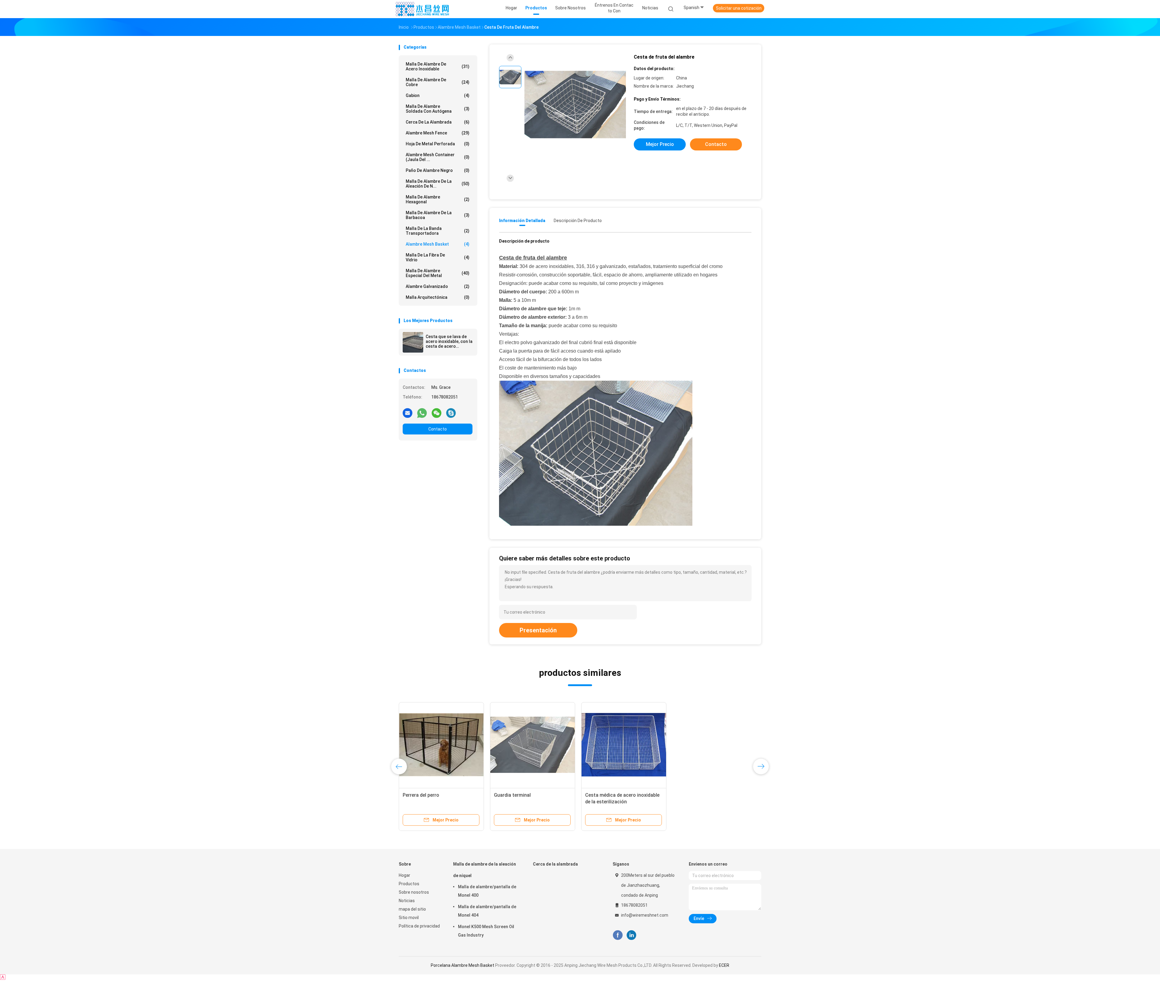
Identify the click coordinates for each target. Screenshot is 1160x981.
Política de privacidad (419, 926)
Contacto (437, 429)
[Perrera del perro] (441, 744)
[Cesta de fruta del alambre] (575, 105)
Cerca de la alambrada (437, 122)
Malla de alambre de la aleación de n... (437, 184)
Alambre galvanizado (437, 286)
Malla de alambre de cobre (437, 82)
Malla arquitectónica (437, 297)
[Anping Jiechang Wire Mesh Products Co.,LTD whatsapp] (422, 413)
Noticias (407, 900)
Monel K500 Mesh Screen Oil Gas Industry (486, 930)
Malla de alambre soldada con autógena (437, 109)
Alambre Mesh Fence (437, 133)
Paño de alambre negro (437, 170)
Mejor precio (660, 144)
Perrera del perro (421, 795)
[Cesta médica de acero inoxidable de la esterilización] (624, 744)
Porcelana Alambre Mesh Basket (462, 965)
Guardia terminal (512, 795)
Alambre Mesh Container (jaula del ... (437, 157)
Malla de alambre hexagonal (437, 199)
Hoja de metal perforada (437, 143)
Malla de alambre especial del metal (437, 273)
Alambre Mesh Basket (437, 244)
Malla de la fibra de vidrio (437, 257)
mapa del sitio (412, 909)
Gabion (437, 95)
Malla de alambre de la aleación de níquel (484, 870)
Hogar (404, 875)
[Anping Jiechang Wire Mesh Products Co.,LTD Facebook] (618, 935)
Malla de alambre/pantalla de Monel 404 (487, 911)
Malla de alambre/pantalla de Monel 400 (487, 891)
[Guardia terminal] (532, 744)
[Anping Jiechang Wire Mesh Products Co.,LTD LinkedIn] (631, 935)
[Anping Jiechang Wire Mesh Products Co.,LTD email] (407, 413)
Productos (409, 883)
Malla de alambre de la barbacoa (437, 215)
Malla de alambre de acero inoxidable (437, 66)
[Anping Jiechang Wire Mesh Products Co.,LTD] (422, 9)
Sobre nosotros (414, 892)
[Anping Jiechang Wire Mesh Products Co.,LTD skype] (451, 413)
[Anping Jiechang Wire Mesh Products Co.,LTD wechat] (436, 413)
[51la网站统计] (2, 978)
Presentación (538, 630)
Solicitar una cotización (739, 8)
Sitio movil (409, 917)
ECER (724, 965)
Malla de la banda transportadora (437, 231)
